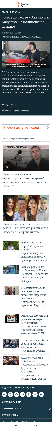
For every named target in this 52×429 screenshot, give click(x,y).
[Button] (9, 105)
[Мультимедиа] (16, 425)
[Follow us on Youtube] (4, 394)
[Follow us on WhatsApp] (28, 394)
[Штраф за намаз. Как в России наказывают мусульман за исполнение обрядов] (11, 343)
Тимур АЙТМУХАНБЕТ (30, 37)
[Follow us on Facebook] (16, 394)
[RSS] (41, 394)
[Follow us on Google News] (34, 394)
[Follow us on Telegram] (22, 394)
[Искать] (36, 425)
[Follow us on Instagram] (10, 394)
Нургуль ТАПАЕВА (10, 37)
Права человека (11, 12)
